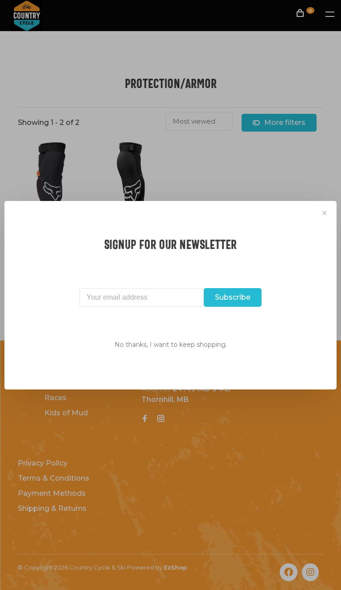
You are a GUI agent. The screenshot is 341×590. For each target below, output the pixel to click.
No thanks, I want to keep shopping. (171, 345)
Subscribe (232, 297)
